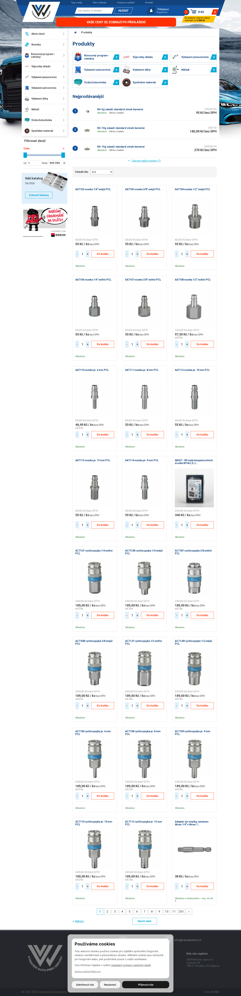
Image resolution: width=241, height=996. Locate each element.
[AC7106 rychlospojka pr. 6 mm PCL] (94, 759)
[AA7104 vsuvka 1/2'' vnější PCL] (194, 217)
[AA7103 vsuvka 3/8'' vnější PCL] (144, 217)
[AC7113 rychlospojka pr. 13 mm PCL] (144, 849)
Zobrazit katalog (39, 195)
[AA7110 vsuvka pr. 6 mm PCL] (94, 397)
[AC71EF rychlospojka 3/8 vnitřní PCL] (194, 578)
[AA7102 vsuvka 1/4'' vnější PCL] (94, 217)
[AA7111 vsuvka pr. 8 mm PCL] (144, 397)
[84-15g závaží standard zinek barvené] (87, 148)
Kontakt (149, 2)
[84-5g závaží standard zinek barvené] (87, 110)
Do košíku (103, 254)
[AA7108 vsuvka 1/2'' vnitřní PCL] (194, 307)
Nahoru (79, 921)
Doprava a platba (126, 2)
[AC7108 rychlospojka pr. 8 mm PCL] (144, 759)
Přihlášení (163, 9)
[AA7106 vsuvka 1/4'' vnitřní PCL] (94, 307)
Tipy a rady (76, 2)
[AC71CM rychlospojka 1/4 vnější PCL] (144, 578)
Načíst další (144, 921)
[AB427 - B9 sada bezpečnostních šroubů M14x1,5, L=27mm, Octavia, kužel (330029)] (194, 488)
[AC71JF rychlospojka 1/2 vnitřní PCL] (144, 668)
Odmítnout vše (85, 984)
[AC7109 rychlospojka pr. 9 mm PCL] (194, 759)
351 (181, 911)
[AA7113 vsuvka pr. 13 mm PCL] (94, 488)
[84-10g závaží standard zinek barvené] (87, 129)
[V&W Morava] (75, 32)
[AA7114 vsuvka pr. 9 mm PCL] (144, 488)
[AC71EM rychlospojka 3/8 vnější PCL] (94, 668)
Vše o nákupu (100, 2)
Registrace (161, 12)
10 (166, 911)
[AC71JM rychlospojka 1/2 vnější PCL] (194, 668)
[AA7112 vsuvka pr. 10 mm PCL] (194, 397)
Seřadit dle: (82, 171)
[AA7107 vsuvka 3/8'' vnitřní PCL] (144, 307)
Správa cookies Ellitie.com (88, 971)
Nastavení (110, 984)
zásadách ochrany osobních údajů (131, 965)
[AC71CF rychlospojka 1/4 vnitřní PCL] (94, 578)
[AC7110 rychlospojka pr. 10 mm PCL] (94, 849)
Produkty (86, 32)
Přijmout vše (145, 984)
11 (174, 911)
